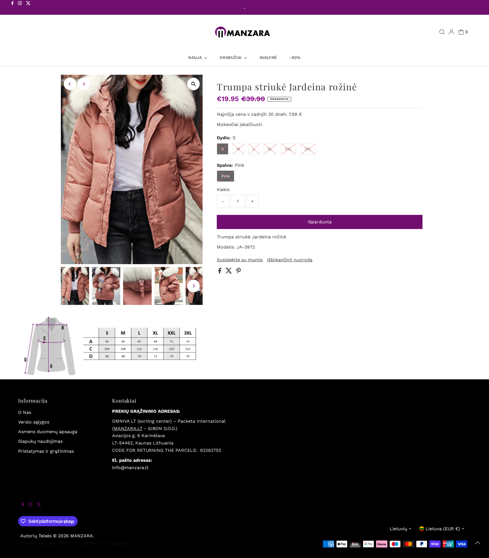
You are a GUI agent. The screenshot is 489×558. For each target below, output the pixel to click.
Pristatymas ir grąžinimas (46, 451)
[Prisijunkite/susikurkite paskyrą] (451, 32)
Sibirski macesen (38, 543)
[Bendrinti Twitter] (229, 272)
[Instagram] (19, 8)
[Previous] (70, 84)
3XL (307, 149)
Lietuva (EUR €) (443, 528)
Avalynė (268, 57)
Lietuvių (398, 528)
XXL (288, 149)
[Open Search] (442, 32)
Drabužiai (231, 57)
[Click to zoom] (193, 84)
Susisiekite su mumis (240, 260)
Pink (225, 176)
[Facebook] (12, 8)
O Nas (24, 412)
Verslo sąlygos (33, 422)
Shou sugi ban (113, 543)
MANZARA (81, 535)
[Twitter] (28, 8)
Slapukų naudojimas (40, 441)
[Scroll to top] (477, 546)
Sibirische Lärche (77, 543)
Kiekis (223, 189)
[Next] (84, 84)
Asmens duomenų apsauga (47, 431)
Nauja (195, 57)
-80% (295, 57)
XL (270, 149)
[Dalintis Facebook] (220, 272)
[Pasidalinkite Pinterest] (238, 272)
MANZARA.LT (128, 428)
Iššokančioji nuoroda (289, 260)
